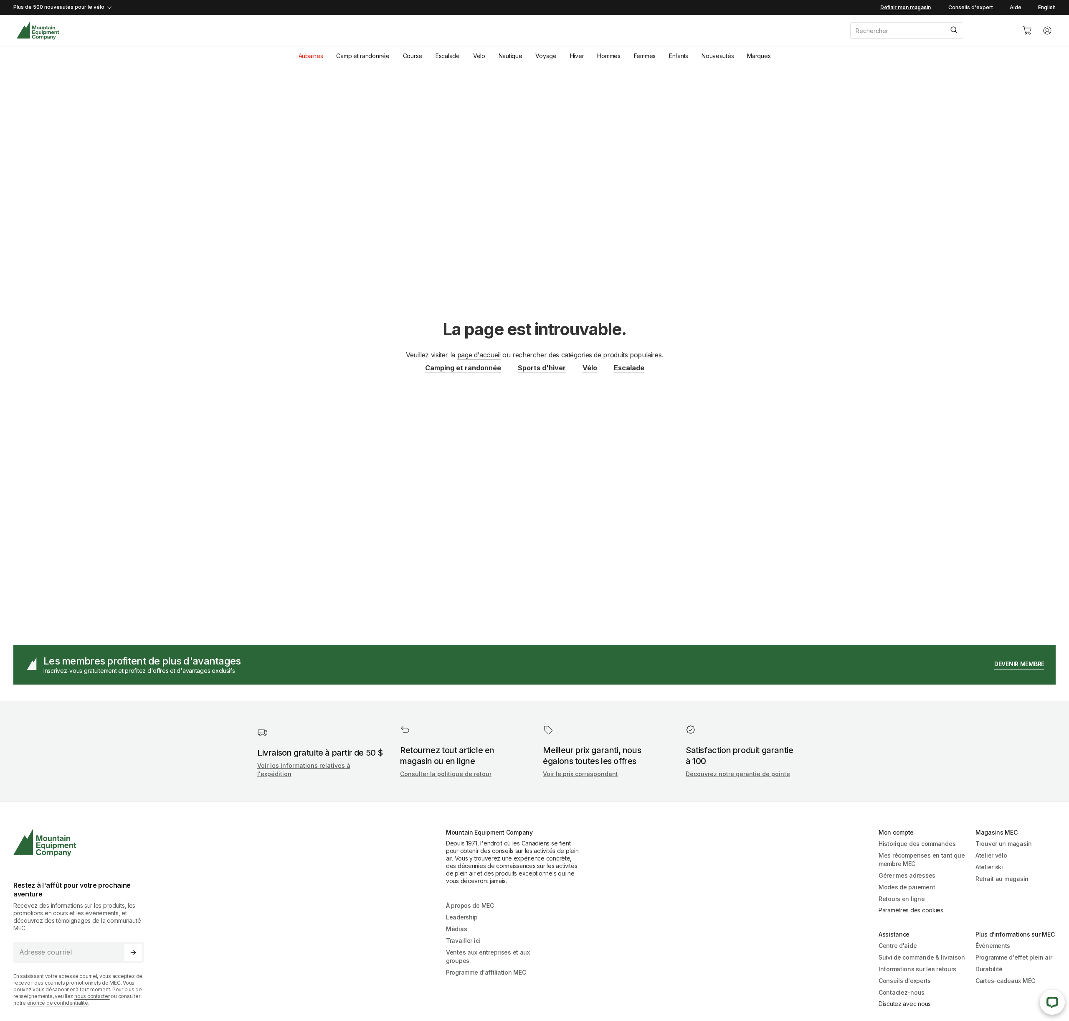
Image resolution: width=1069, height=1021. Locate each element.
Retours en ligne (902, 898)
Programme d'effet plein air (1013, 957)
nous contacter (92, 996)
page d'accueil (479, 355)
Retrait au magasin (1001, 878)
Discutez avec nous (905, 1003)
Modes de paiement (907, 887)
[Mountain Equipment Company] (81, 843)
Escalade (448, 55)
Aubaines (311, 55)
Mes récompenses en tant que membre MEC (922, 859)
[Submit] (953, 30)
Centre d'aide (898, 945)
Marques (758, 55)
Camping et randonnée (463, 368)
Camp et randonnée (362, 55)
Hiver (577, 55)
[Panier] (1027, 30)
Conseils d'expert (970, 7)
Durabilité (989, 969)
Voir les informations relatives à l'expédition (303, 769)
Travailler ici (463, 940)
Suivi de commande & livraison (922, 957)
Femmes (645, 55)
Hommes (608, 55)
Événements (992, 945)
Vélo (479, 55)
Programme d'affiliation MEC (486, 972)
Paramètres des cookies (911, 910)
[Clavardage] (1052, 1002)
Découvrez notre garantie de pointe (738, 773)
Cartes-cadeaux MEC (1005, 980)
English (1047, 7)
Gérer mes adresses (907, 875)
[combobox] (929, 30)
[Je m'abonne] (133, 952)
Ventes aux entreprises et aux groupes (488, 956)
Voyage (545, 55)
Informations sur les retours (917, 969)
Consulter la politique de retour (445, 773)
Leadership (462, 917)
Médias (456, 928)
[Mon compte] (1047, 30)
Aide (1015, 7)
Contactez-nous (902, 992)
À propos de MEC (470, 905)
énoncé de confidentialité (57, 1003)
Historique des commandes (917, 843)
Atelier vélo (991, 855)
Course (412, 55)
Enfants (678, 55)
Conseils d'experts (905, 980)
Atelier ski (989, 867)
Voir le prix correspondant (580, 773)
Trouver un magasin (1003, 843)
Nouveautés (718, 55)
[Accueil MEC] (38, 30)
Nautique (510, 55)
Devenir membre (1019, 663)
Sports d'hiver (542, 368)
